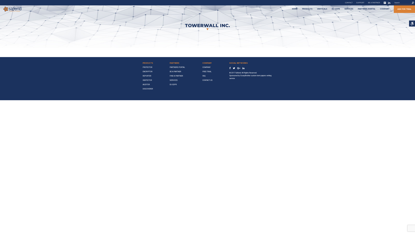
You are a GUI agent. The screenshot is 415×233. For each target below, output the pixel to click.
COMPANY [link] (384, 9)
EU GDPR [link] (336, 9)
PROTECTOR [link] (147, 67)
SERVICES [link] (348, 9)
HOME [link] (295, 9)
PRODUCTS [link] (307, 9)
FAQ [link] (204, 76)
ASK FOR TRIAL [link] (404, 9)
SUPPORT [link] (360, 3)
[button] (413, 2)
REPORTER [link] (147, 76)
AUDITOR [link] (146, 84)
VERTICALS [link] (322, 9)
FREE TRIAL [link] (206, 71)
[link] (385, 3)
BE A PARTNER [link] (374, 3)
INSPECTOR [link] (147, 80)
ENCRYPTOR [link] (147, 71)
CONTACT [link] (349, 3)
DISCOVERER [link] (148, 89)
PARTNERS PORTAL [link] (366, 9)
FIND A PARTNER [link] (176, 76)
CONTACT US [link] (207, 80)
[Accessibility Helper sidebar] (412, 23)
